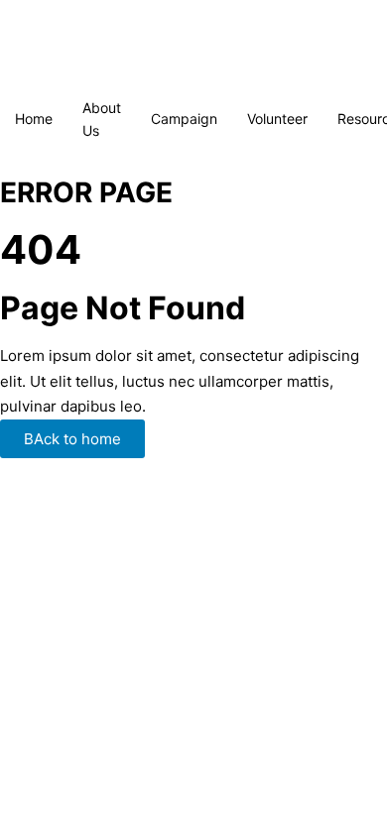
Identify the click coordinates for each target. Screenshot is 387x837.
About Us (101, 119)
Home (34, 118)
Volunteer (277, 118)
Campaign (184, 118)
